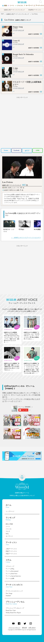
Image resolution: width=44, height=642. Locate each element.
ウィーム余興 (10, 578)
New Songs (9, 593)
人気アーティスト (11, 549)
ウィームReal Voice (11, 573)
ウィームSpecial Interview (13, 576)
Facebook (16, 150)
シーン (8, 526)
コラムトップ (10, 566)
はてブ (27, 150)
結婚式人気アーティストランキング (17, 14)
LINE (37, 150)
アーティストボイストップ (14, 591)
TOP (2, 14)
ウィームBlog (10, 569)
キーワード (9, 536)
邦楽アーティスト (11, 551)
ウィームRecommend (12, 571)
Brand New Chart (11, 610)
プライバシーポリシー (14, 627)
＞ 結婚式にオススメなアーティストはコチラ (26, 237)
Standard (8, 595)
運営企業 (24, 627)
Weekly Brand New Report (13, 612)
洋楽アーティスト (11, 553)
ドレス (8, 531)
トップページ (10, 511)
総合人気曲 (9, 524)
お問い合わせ (32, 627)
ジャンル (8, 529)
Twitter (6, 150)
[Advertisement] (22, 122)
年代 (7, 534)
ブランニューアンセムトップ (15, 608)
